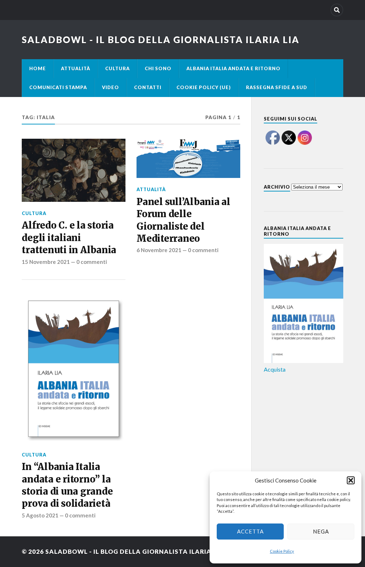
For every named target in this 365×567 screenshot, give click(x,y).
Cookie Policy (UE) (203, 87)
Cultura (117, 68)
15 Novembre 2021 (46, 262)
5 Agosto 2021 (40, 515)
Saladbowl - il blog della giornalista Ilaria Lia (160, 39)
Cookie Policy (282, 551)
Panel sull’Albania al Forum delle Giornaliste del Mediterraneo (183, 220)
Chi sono (158, 68)
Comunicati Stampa (58, 87)
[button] (350, 480)
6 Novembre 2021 (159, 250)
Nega (321, 531)
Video (110, 87)
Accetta (250, 531)
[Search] (336, 10)
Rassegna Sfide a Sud (276, 87)
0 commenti (91, 262)
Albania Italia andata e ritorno (233, 68)
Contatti (147, 87)
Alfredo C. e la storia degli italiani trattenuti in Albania (69, 238)
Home (37, 68)
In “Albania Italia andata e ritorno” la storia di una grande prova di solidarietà (67, 485)
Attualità (75, 68)
